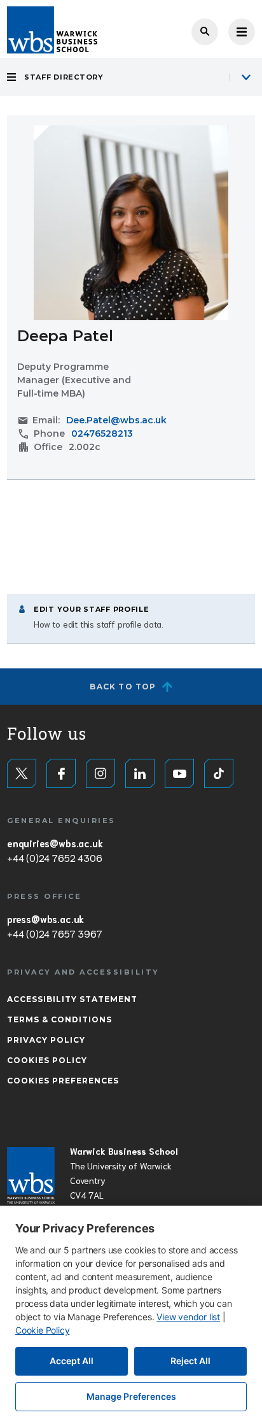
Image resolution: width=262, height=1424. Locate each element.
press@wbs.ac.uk (45, 918)
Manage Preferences (131, 1396)
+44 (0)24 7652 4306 (54, 857)
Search (204, 31)
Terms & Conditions (59, 1019)
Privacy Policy (46, 1040)
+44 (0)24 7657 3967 (54, 933)
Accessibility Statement (72, 999)
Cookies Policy (47, 1060)
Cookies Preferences (63, 1080)
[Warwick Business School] (52, 29)
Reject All (190, 1360)
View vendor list (188, 1316)
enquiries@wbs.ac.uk (54, 842)
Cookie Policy (42, 1330)
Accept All (71, 1360)
